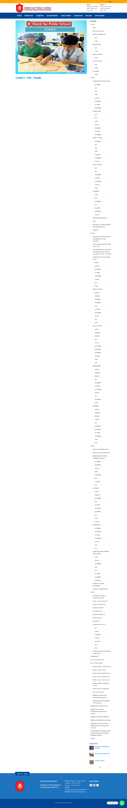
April (96, 644)
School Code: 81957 (105, 8)
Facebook (91, 785)
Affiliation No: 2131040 (92, 6)
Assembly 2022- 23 (97, 611)
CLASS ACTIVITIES (97, 61)
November (97, 641)
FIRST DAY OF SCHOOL (98, 31)
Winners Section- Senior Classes (101, 680)
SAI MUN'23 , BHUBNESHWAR (100, 589)
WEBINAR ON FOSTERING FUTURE (99, 706)
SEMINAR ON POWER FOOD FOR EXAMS (101, 720)
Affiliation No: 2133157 (105, 6)
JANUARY (97, 266)
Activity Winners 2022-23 (99, 624)
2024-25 (93, 233)
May (96, 648)
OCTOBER (97, 104)
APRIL (96, 41)
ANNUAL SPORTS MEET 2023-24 (101, 449)
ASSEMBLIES (96, 71)
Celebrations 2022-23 (98, 608)
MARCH (97, 262)
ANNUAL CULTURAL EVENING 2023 (101, 452)
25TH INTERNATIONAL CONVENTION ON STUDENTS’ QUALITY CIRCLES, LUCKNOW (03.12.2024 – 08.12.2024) (102, 252)
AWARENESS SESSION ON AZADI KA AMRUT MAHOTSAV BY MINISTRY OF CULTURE (100, 726)
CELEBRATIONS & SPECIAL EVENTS (101, 81)
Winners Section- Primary (99, 670)
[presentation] (17, 47)
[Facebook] (107, 1)
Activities (93, 738)
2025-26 (93, 77)
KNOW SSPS (28, 16)
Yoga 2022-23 (96, 621)
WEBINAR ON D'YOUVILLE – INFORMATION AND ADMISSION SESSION (99, 711)
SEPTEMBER (98, 108)
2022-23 (93, 592)
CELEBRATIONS (96, 525)
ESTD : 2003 (90, 11)
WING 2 (102, 4)
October (97, 638)
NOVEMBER (98, 101)
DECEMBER (98, 84)
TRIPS (94, 27)
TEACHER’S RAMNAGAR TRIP (102, 753)
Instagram (97, 785)
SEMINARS (95, 230)
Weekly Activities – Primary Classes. (102, 666)
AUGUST (97, 98)
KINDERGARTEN (97, 44)
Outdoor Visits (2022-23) (99, 604)
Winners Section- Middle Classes (101, 676)
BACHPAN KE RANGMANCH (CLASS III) (102, 747)
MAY (96, 38)
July (96, 628)
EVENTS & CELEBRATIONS (99, 34)
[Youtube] (110, 1)
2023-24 (93, 446)
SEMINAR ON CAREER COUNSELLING (100, 717)
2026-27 (93, 24)
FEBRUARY (97, 296)
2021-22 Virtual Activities (97, 663)
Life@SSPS (40, 16)
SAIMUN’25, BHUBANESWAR (100, 218)
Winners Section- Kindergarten (101, 688)
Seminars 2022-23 (97, 618)
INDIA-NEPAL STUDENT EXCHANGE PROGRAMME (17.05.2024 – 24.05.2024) (101, 239)
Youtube (94, 785)
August (97, 631)
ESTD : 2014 (103, 11)
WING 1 (89, 4)
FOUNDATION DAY (100, 760)
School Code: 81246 (92, 8)
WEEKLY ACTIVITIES (97, 54)
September (98, 634)
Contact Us (20, 1)
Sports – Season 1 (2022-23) (100, 601)
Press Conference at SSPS (97, 659)
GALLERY (88, 16)
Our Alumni (99, 16)
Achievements (52, 16)
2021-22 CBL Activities (98, 692)
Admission (78, 16)
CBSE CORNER (66, 16)
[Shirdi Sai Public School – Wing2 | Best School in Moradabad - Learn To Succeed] (34, 8)
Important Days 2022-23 (99, 614)
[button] (46, 73)
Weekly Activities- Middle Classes (101, 673)
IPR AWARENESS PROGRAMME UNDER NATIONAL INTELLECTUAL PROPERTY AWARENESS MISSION (100, 733)
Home (19, 16)
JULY (96, 88)
